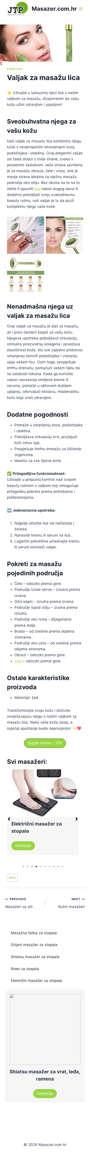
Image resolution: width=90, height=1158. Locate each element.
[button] (45, 743)
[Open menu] (81, 8)
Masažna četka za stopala (34, 933)
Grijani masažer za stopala (34, 945)
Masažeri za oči (19, 903)
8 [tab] (54, 866)
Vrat (18, 661)
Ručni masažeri (71, 903)
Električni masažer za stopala (36, 980)
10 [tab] (62, 866)
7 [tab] (49, 866)
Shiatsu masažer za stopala (35, 957)
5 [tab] (40, 866)
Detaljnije (23, 845)
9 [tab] (58, 866)
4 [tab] (36, 866)
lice (37, 189)
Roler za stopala (25, 969)
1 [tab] (23, 866)
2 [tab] (27, 866)
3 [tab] (32, 866)
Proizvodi (14, 69)
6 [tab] (45, 866)
